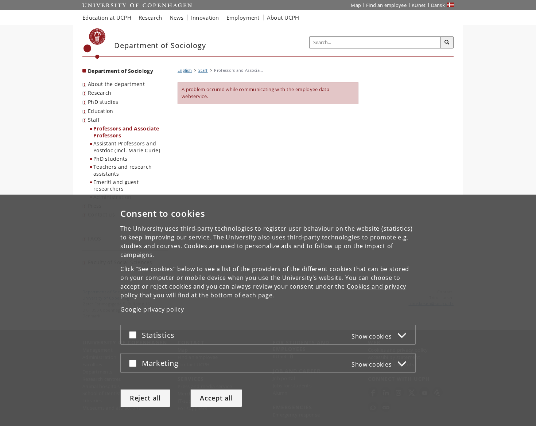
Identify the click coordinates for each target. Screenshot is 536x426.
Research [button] (150, 17)
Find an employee (386, 5)
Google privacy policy (152, 309)
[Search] (447, 42)
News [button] (177, 17)
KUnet (419, 5)
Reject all (145, 398)
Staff (94, 119)
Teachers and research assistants (122, 170)
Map (356, 5)
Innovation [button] (205, 17)
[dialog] (268, 310)
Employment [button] (243, 17)
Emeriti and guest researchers (116, 185)
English (185, 70)
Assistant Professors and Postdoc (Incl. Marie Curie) (126, 147)
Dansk (438, 5)
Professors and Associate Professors (126, 132)
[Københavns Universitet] (94, 43)
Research (99, 92)
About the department (116, 84)
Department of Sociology (120, 70)
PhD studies (103, 101)
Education (100, 111)
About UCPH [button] (283, 17)
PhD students (110, 158)
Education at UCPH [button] (106, 17)
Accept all (216, 398)
